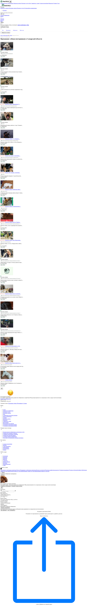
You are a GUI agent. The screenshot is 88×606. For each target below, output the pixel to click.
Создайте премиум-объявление (10, 436)
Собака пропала (8, 379)
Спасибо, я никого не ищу (17, 486)
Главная (2, 3)
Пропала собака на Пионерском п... (13, 206)
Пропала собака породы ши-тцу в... (13, 363)
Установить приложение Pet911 (10, 424)
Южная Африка (6, 461)
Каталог (6, 3)
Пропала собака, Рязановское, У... (12, 104)
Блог (30, 3)
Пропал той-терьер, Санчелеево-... (12, 155)
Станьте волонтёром (43, 3)
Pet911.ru (2, 35)
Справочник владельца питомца (10, 415)
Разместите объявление (8, 410)
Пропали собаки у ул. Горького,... (12, 138)
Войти (2, 16)
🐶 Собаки (10, 35)
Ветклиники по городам (8, 423)
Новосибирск (6, 447)
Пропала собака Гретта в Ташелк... (12, 222)
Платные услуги (25, 3)
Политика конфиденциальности (52, 470)
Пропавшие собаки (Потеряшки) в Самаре (17, 403)
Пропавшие (6, 35)
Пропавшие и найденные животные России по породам (32, 470)
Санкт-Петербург (7, 446)
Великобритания (6, 464)
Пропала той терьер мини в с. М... (12, 346)
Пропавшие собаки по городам (29, 471)
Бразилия (5, 457)
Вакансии (51, 3)
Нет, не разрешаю (11, 510)
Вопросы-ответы (17, 3)
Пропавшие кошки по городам (42, 471)
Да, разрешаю (4, 510)
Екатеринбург (6, 448)
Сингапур (5, 460)
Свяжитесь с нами (35, 3)
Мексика (5, 459)
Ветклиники (11, 3)
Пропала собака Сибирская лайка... (13, 189)
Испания (5, 463)
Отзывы (55, 3)
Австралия (5, 456)
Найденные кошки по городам (15, 471)
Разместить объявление (6, 398)
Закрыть (2, 475)
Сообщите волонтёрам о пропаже (10, 434)
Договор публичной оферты (75, 470)
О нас (58, 3)
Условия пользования (64, 470)
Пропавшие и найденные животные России (10, 470)
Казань (4, 449)
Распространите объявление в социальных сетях (13, 432)
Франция (5, 458)
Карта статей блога (7, 416)
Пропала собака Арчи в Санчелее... (13, 293)
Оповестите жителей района (9, 435)
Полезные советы (13, 8)
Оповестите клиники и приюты (10, 433)
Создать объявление (5, 15)
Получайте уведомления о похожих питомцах (13, 437)
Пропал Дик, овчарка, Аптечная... (12, 172)
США (4, 465)
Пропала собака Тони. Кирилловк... (13, 240)
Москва (4, 445)
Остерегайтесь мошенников (30, 8)
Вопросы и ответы (5, 8)
